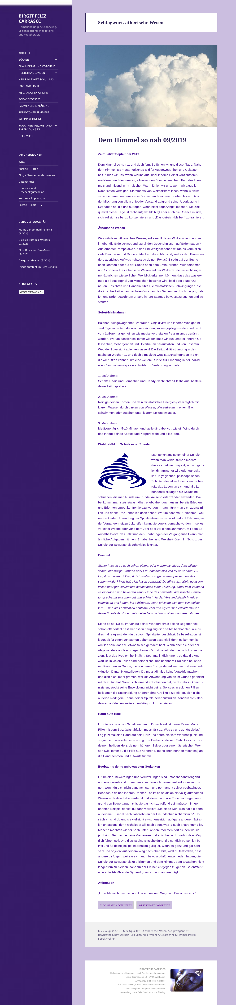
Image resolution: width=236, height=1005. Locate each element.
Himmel (182, 935)
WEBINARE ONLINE (30, 119)
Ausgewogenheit (178, 931)
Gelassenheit (168, 935)
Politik (192, 935)
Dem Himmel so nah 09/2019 (142, 140)
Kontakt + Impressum (32, 198)
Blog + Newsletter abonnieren (37, 175)
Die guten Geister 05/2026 (34, 260)
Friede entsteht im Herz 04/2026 (38, 267)
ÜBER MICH (26, 136)
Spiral (101, 938)
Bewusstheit (105, 935)
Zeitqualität (133, 931)
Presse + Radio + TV (30, 205)
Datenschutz (26, 181)
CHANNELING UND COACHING (37, 66)
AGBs (22, 162)
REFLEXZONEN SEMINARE (34, 112)
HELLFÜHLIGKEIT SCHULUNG (36, 79)
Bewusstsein (122, 935)
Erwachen (153, 935)
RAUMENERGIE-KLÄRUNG (34, 106)
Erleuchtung (138, 935)
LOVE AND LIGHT (29, 86)
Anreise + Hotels (28, 169)
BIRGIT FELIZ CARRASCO (32, 18)
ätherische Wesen (156, 931)
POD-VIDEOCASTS (29, 99)
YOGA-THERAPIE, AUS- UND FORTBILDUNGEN (35, 127)
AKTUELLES (25, 53)
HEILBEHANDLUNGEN (32, 73)
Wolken (110, 938)
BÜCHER (24, 59)
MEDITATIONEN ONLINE (33, 92)
